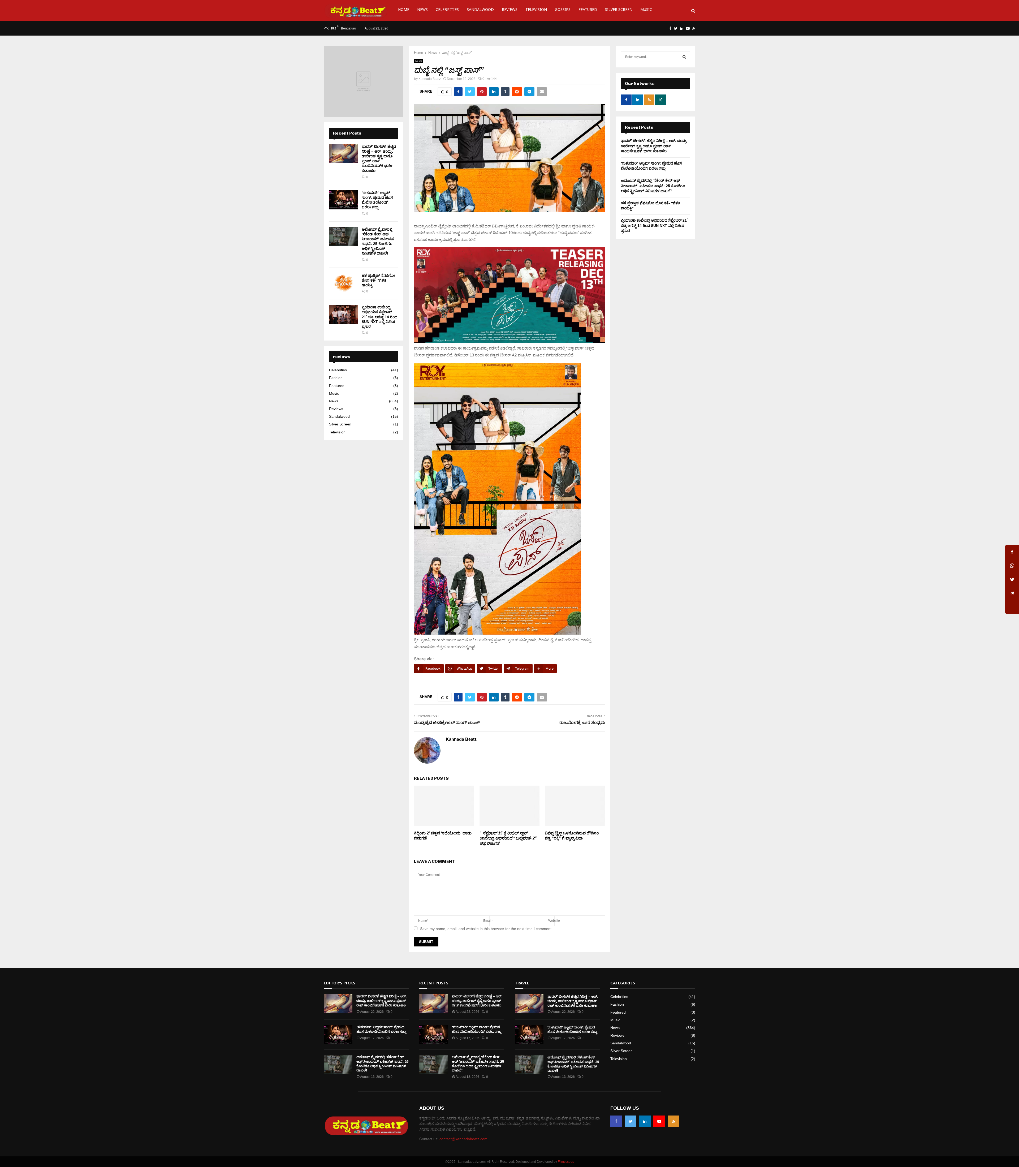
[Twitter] (630, 1121)
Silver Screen (618, 10)
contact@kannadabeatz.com (463, 1139)
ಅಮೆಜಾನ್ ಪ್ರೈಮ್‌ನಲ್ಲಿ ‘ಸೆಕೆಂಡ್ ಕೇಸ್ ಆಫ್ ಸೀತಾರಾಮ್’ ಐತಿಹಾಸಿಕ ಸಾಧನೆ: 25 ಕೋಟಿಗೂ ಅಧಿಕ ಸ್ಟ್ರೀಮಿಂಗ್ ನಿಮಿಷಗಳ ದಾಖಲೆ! (653, 185)
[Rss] (673, 1121)
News (422, 10)
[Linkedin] (645, 1121)
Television (536, 10)
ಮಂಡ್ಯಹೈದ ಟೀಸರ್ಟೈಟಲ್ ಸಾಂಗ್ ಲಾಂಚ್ (447, 722)
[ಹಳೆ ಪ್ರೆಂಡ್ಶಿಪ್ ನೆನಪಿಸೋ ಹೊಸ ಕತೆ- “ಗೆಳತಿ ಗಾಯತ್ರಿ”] (343, 282)
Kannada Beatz (429, 79)
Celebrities (447, 10)
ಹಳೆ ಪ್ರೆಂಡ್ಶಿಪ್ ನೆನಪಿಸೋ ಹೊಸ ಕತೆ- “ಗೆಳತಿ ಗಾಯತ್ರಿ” (378, 280)
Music (646, 10)
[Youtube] (659, 1121)
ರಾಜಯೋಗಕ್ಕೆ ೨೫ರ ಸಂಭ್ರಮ (582, 722)
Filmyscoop (566, 1162)
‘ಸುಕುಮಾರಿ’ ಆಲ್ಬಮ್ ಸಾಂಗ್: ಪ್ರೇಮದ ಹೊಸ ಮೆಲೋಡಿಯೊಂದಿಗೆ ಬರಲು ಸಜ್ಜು (381, 1029)
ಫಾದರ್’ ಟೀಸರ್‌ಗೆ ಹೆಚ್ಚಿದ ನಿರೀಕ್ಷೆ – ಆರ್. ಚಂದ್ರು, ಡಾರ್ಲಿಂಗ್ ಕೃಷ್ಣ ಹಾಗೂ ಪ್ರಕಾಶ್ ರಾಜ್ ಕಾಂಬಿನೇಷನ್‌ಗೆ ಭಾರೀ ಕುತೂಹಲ (654, 146)
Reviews (509, 10)
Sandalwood (480, 10)
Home (403, 10)
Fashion (336, 378)
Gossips (563, 10)
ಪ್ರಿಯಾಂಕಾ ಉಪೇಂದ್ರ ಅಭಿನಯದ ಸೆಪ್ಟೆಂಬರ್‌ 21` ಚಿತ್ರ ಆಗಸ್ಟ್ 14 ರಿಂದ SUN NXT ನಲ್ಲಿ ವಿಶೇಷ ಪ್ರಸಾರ (379, 317)
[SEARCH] (684, 56)
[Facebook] (616, 1121)
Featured (587, 10)
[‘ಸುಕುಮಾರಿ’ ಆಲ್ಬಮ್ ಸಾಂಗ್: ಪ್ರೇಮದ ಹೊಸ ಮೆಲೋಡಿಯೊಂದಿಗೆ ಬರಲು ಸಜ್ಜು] (343, 199)
